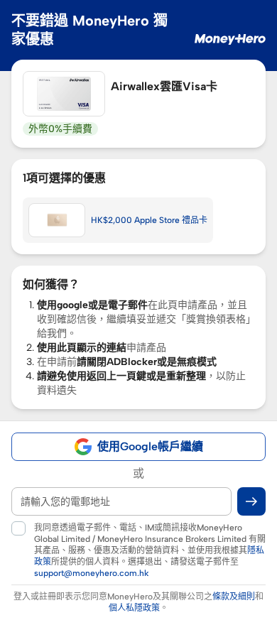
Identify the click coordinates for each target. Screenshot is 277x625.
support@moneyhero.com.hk (91, 573)
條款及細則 (233, 597)
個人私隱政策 (134, 608)
